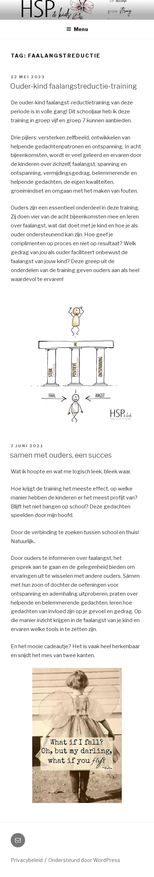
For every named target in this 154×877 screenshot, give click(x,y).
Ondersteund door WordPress (84, 860)
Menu (81, 29)
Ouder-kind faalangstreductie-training (73, 86)
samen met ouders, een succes (61, 455)
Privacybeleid (27, 860)
